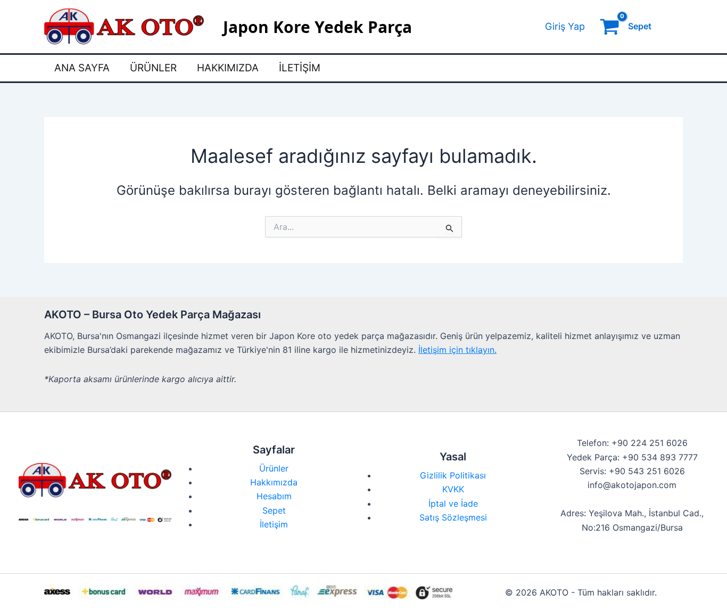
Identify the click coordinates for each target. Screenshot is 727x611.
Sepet (274, 510)
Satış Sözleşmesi (453, 517)
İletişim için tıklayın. (457, 349)
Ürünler (153, 68)
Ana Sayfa (82, 68)
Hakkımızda (228, 68)
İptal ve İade (453, 503)
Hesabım (274, 496)
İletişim (299, 68)
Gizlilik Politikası (453, 475)
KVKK (453, 489)
